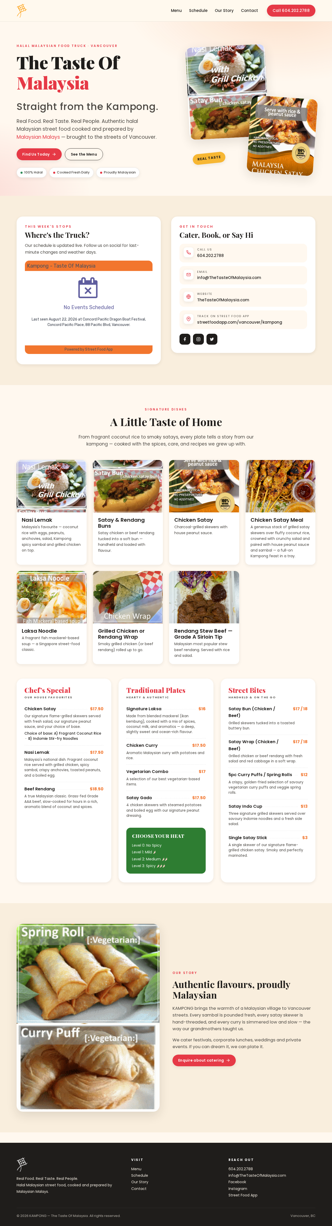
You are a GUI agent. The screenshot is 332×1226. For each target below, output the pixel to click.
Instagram (238, 1188)
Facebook (237, 1182)
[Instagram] (198, 339)
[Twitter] (211, 339)
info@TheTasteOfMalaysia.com (229, 277)
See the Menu (84, 154)
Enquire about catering (201, 1060)
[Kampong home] (22, 11)
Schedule (198, 10)
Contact (249, 10)
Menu (176, 10)
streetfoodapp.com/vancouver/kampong (239, 322)
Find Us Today (36, 154)
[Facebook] (184, 339)
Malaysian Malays (38, 137)
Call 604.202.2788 (291, 10)
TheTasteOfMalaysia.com (223, 300)
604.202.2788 (210, 255)
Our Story (224, 10)
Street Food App (243, 1195)
